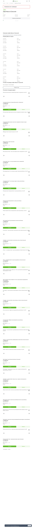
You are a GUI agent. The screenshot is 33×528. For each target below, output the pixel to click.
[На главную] (15, 1)
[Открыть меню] (4, 1)
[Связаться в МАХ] (27, 1)
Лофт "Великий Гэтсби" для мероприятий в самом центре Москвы (13, 220)
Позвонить (9, 109)
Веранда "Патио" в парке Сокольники (8, 141)
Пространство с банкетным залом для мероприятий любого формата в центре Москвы (16, 419)
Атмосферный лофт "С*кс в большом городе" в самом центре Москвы (13, 181)
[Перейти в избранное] (29, 1)
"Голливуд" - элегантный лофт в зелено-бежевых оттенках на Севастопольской (15, 300)
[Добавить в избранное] (29, 93)
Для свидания (5, 449)
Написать (23, 109)
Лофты (9, 449)
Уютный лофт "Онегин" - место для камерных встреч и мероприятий (13, 161)
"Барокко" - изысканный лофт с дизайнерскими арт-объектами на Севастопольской (16, 339)
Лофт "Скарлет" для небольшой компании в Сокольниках (11, 359)
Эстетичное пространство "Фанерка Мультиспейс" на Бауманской (13, 102)
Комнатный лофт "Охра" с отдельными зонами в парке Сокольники (13, 439)
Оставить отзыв (16, 87)
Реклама (17, 20)
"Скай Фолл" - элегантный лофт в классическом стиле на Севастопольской (14, 240)
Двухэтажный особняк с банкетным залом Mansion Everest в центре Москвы (15, 399)
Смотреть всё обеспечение (16, 18)
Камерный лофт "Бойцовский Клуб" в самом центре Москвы (12, 200)
